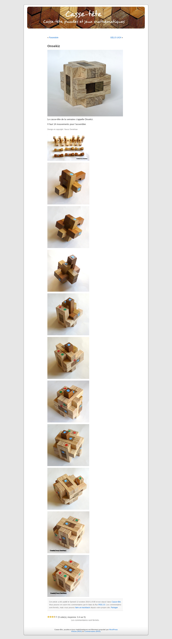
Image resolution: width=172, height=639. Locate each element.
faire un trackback (82, 607)
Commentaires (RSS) (92, 631)
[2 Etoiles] (50, 617)
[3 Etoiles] (52, 617)
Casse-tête (116, 602)
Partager (114, 607)
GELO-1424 (115, 37)
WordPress (113, 629)
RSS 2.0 (101, 605)
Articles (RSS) (76, 631)
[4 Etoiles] (54, 617)
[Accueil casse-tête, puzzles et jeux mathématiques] (86, 20)
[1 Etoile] (48, 617)
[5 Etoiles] (56, 617)
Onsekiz (53, 46)
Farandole (53, 37)
